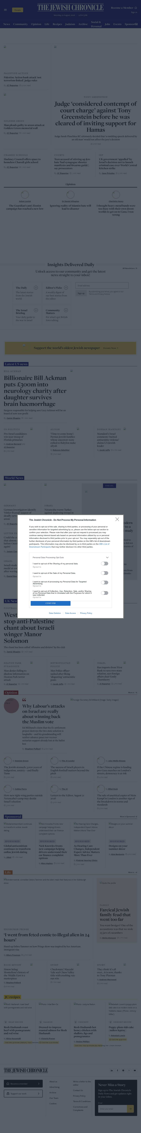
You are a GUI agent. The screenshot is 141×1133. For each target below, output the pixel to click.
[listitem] (70, 557)
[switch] (104, 563)
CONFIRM (51, 603)
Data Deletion (55, 613)
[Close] (118, 520)
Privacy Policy (86, 613)
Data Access (70, 613)
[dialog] (70, 566)
